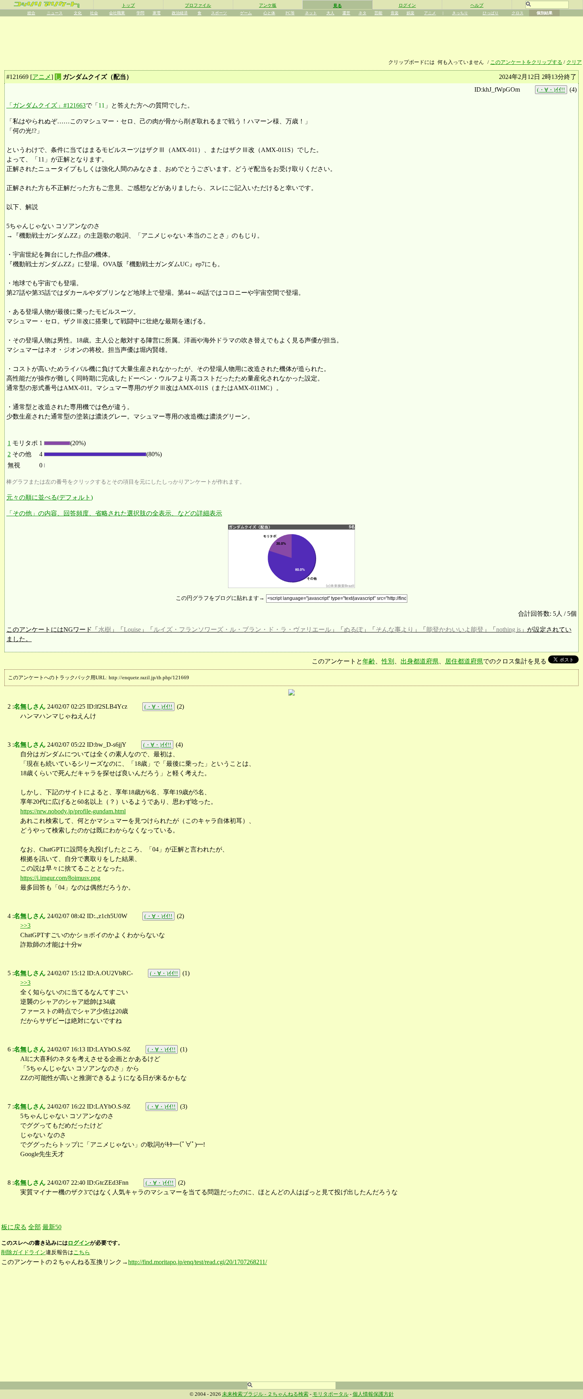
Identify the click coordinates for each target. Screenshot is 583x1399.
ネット (311, 13)
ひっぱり (491, 13)
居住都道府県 (464, 661)
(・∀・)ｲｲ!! (551, 89)
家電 (157, 13)
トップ (128, 5)
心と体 (269, 13)
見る (337, 5)
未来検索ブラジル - (244, 1394)
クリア (574, 62)
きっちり (460, 13)
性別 (388, 661)
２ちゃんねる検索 (288, 1394)
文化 (78, 13)
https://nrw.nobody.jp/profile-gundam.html (73, 811)
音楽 (395, 13)
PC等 (290, 13)
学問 (140, 13)
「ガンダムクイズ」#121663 (46, 105)
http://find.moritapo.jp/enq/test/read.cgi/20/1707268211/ (197, 1262)
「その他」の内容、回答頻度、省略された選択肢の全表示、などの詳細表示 (114, 513)
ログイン (407, 5)
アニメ (430, 13)
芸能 (378, 13)
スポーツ (219, 13)
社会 (94, 13)
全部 (34, 1227)
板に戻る (14, 1227)
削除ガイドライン (23, 1252)
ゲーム (246, 13)
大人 (330, 13)
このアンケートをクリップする (526, 62)
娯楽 (410, 13)
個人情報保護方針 (373, 1394)
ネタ (362, 13)
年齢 (368, 661)
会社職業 (117, 13)
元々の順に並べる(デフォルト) (49, 497)
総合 (31, 13)
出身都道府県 (420, 661)
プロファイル (198, 5)
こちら (81, 1252)
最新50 (51, 1227)
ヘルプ (476, 5)
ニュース (55, 13)
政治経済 (180, 13)
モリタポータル (331, 1394)
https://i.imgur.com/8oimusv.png (60, 877)
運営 (346, 13)
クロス (518, 13)
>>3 (25, 925)
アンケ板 (267, 5)
